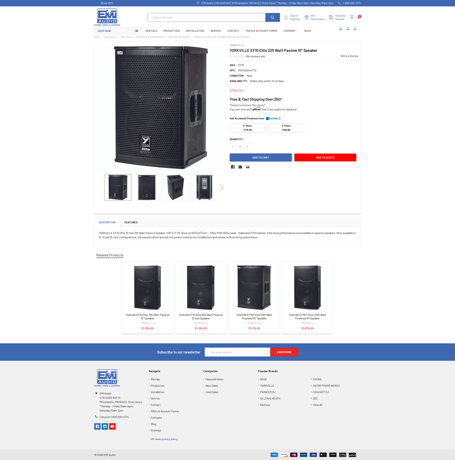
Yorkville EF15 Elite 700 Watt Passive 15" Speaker (148, 316)
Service (215, 30)
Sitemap (156, 430)
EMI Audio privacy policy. (165, 438)
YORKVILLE (267, 385)
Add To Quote (325, 157)
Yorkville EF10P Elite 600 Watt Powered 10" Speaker (254, 316)
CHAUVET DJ (321, 392)
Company (289, 30)
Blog (307, 30)
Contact (233, 30)
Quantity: (237, 139)
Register (295, 19)
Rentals (151, 30)
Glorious (265, 404)
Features (130, 222)
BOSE (263, 379)
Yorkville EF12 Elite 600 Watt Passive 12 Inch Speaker (201, 316)
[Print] (248, 167)
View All (317, 404)
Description (107, 222)
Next (221, 187)
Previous (100, 187)
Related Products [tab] (109, 255)
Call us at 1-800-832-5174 (114, 416)
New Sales (211, 385)
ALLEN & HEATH (270, 398)
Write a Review (349, 56)
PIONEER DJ (267, 392)
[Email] (240, 167)
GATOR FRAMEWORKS (326, 385)
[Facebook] (233, 167)
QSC (315, 398)
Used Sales (211, 392)
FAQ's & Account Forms (261, 30)
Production (171, 30)
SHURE (317, 379)
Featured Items (214, 379)
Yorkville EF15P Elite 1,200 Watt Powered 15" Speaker (307, 316)
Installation (195, 30)
